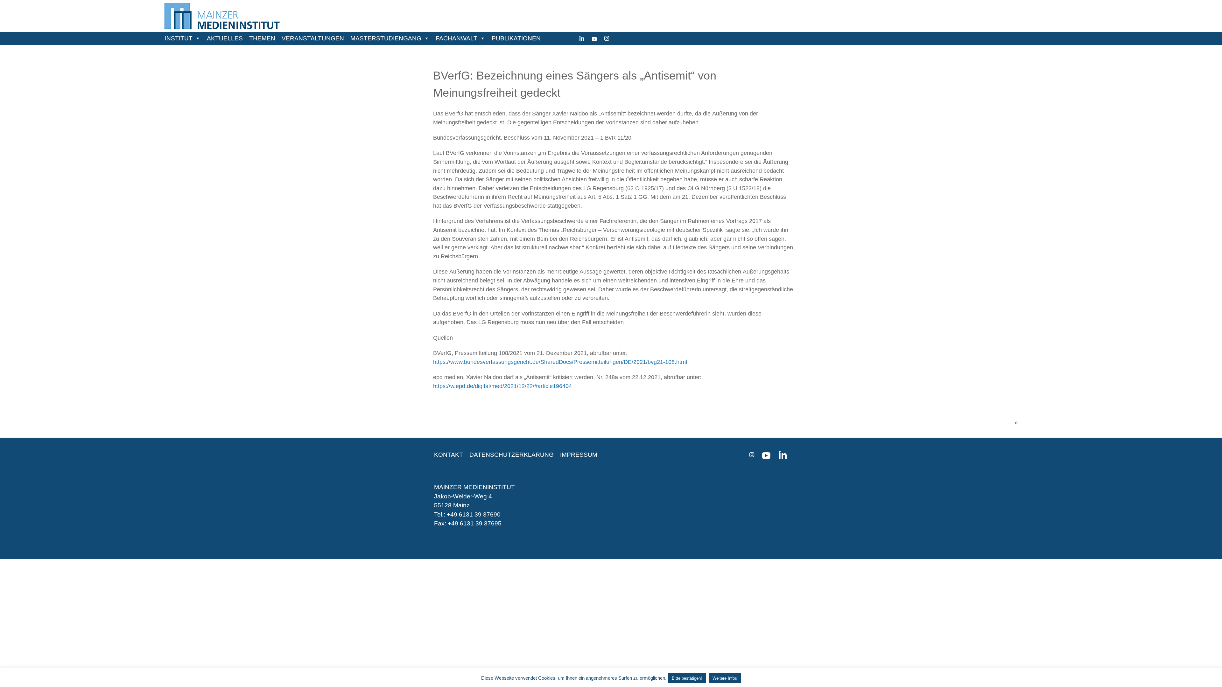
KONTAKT (448, 454)
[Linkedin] (582, 38)
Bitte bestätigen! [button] (687, 678)
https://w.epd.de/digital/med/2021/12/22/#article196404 (502, 386)
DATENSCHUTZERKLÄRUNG (511, 454)
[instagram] (606, 38)
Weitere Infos (725, 678)
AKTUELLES (225, 38)
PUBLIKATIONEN (516, 38)
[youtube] (594, 38)
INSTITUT (179, 38)
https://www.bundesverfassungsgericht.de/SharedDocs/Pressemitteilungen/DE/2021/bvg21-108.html (560, 361)
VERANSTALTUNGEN (313, 38)
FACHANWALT (456, 38)
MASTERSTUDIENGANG (385, 38)
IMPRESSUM (578, 454)
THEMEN (262, 38)
